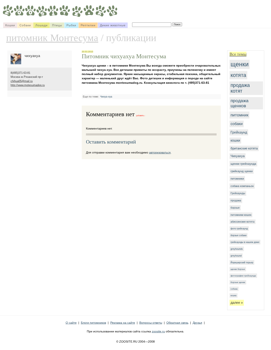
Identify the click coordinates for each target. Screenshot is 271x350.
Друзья (197, 322)
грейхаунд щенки (242, 171)
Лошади (41, 25)
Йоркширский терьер (242, 262)
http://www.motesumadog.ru (28, 85)
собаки (237, 124)
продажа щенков (240, 103)
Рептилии (88, 25)
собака (234, 289)
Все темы (238, 54)
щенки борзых (238, 269)
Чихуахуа (238, 156)
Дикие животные (113, 25)
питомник (239, 115)
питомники (237, 178)
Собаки (25, 25)
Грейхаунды (238, 193)
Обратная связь (177, 322)
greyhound (236, 255)
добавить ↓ (140, 115)
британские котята (244, 148)
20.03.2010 (87, 51)
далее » (237, 302)
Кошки (10, 25)
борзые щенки (238, 282)
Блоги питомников (93, 322)
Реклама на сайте (122, 322)
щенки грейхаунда (243, 163)
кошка (233, 295)
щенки (240, 64)
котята (238, 75)
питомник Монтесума (52, 37)
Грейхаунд (239, 132)
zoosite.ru (158, 331)
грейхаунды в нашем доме (245, 242)
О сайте (71, 322)
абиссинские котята (242, 221)
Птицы (57, 25)
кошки (235, 140)
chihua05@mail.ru (22, 81)
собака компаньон (242, 186)
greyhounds (237, 249)
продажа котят (240, 88)
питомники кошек (241, 214)
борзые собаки (238, 235)
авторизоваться (160, 152)
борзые (235, 207)
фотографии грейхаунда (243, 276)
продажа (236, 200)
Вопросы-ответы (150, 322)
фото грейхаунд (239, 228)
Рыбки (71, 25)
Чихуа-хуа (106, 96)
